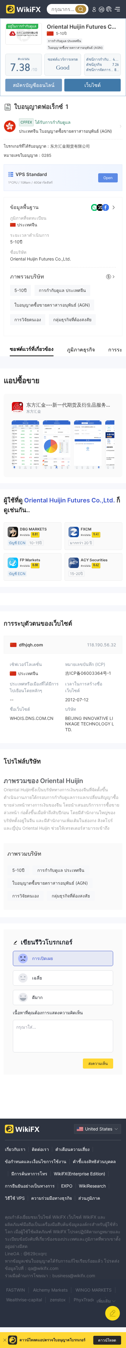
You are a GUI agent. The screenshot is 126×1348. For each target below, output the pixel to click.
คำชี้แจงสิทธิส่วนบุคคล (94, 1161)
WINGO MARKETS (94, 1289)
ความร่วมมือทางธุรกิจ (51, 1198)
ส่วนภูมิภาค (89, 1198)
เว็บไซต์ (92, 85)
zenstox (58, 1299)
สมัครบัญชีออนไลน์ (33, 85)
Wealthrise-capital (24, 1299)
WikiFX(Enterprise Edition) (79, 1173)
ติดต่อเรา (40, 1149)
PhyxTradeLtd (88, 1299)
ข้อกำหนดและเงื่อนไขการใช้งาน (35, 1161)
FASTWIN (15, 1289)
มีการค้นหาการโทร (29, 1173)
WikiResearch (92, 1185)
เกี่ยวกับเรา (15, 1149)
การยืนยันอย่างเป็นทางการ (30, 1185)
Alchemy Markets (50, 1289)
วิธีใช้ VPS (15, 1198)
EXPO (66, 1185)
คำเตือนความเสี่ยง (72, 1149)
